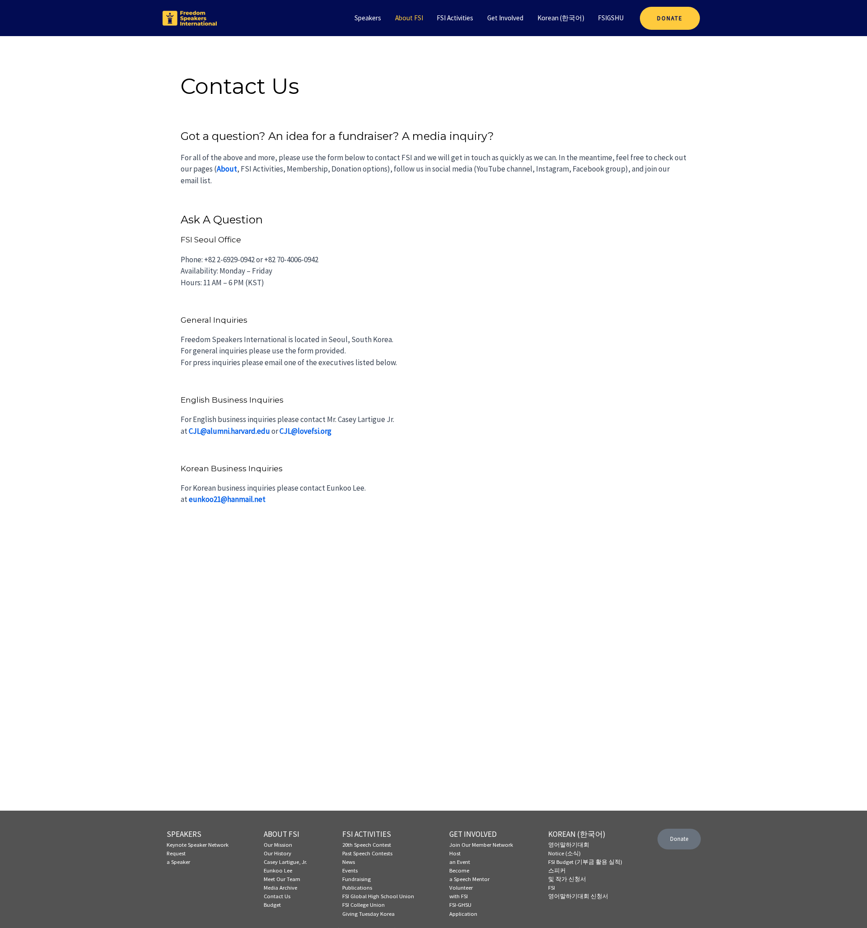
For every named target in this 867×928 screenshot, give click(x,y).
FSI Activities (455, 18)
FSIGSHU (611, 18)
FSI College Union (363, 904)
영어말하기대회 (568, 844)
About (227, 169)
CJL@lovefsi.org (305, 431)
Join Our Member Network (481, 844)
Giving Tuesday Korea (368, 913)
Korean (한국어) (560, 18)
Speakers (367, 18)
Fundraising (356, 878)
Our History (277, 853)
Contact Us (277, 896)
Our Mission (278, 844)
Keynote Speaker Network (197, 844)
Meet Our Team (282, 878)
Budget (272, 904)
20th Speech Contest (366, 844)
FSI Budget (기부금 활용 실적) (585, 861)
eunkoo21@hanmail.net (227, 499)
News (348, 861)
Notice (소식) (564, 853)
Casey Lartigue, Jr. (285, 861)
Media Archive (280, 887)
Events (350, 870)
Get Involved (505, 18)
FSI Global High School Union (378, 896)
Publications (357, 887)
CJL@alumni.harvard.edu (229, 431)
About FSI (409, 18)
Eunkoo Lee (278, 870)
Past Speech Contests (367, 853)
